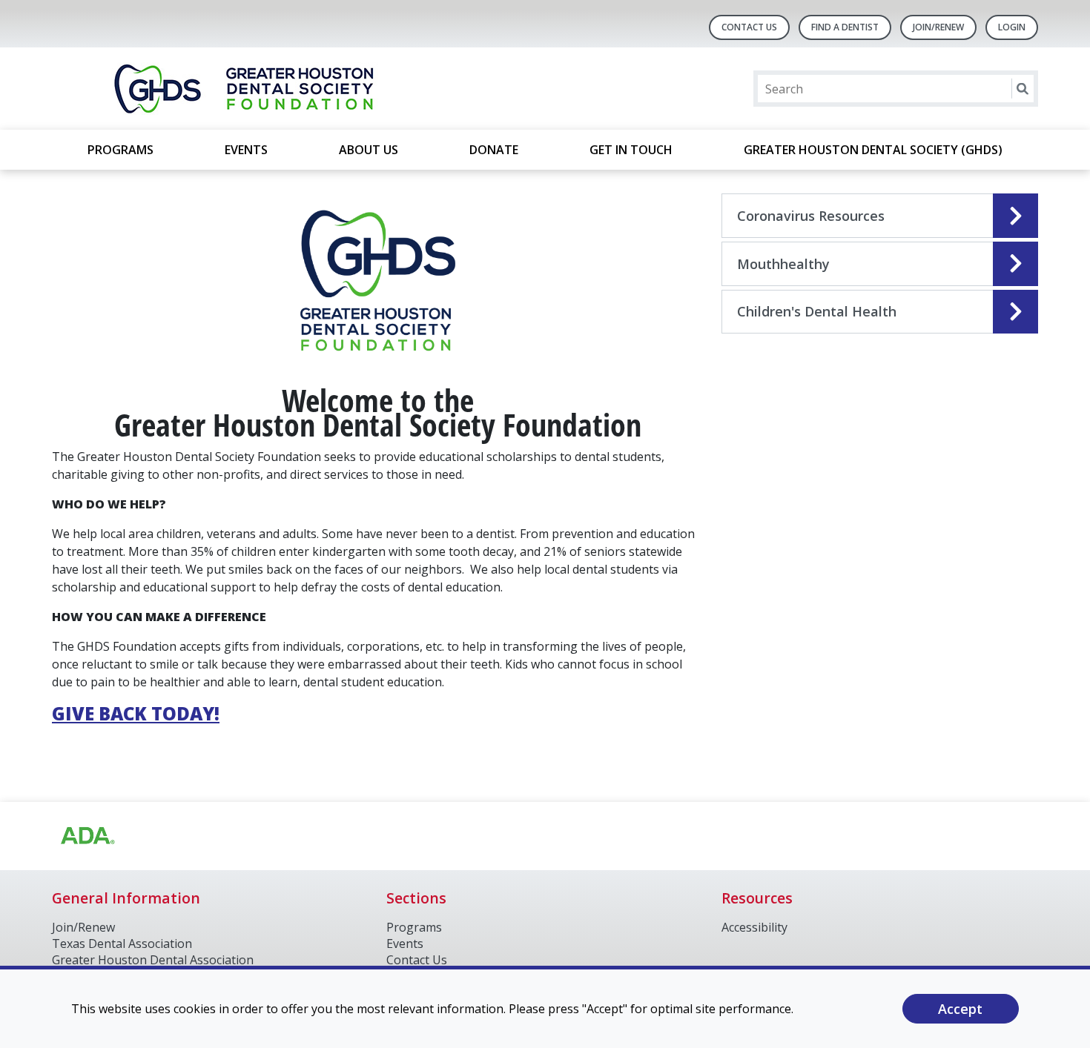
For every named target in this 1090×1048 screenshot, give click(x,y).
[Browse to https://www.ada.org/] (87, 836)
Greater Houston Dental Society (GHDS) (873, 150)
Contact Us (749, 27)
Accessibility (754, 927)
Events (246, 150)
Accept (960, 1009)
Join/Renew (938, 27)
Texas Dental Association (122, 943)
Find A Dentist (845, 27)
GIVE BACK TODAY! (135, 713)
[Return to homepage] (243, 88)
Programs (120, 150)
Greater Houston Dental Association (153, 960)
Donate (493, 150)
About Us (368, 150)
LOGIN (1011, 27)
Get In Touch (631, 150)
